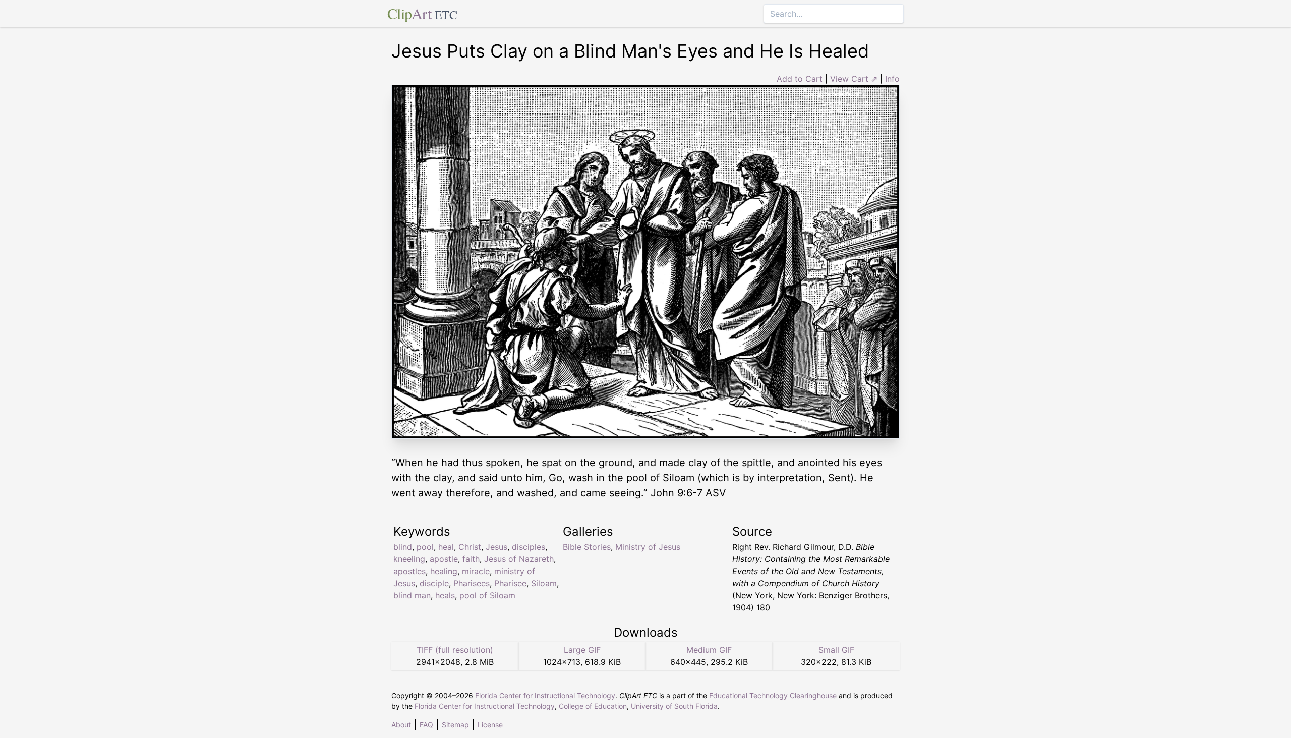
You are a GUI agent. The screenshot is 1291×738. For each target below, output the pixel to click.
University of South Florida (674, 706)
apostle (444, 559)
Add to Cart (800, 79)
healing (443, 571)
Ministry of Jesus (647, 547)
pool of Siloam (487, 595)
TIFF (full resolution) (455, 650)
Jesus (496, 547)
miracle (476, 571)
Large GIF (582, 650)
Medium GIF (709, 650)
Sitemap (455, 724)
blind (402, 547)
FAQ (426, 724)
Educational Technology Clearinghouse (773, 695)
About (401, 724)
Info (892, 79)
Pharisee (510, 583)
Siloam (544, 583)
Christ (469, 547)
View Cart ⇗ (853, 79)
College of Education (593, 706)
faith (471, 559)
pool (425, 547)
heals (445, 595)
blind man (412, 595)
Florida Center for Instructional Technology (545, 695)
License (490, 724)
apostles (409, 571)
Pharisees (471, 583)
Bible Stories (587, 547)
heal (446, 547)
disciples (528, 547)
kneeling (409, 559)
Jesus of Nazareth (519, 559)
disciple (434, 583)
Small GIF (836, 650)
